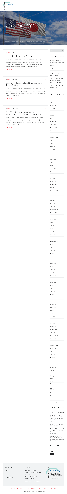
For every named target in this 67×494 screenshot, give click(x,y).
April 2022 (52, 149)
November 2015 (53, 263)
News (51, 378)
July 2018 (52, 222)
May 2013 (52, 320)
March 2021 (52, 165)
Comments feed (54, 399)
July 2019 (52, 197)
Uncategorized (53, 383)
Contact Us (12, 488)
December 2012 (54, 335)
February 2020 (53, 184)
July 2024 (52, 115)
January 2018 (53, 225)
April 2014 (52, 298)
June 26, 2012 (15, 79)
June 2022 (52, 143)
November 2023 (53, 127)
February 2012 (53, 367)
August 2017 (53, 228)
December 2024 (54, 112)
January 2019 (53, 206)
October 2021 (53, 159)
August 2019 (53, 194)
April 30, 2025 (53, 433)
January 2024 (53, 124)
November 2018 (53, 212)
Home (7, 470)
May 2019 (52, 203)
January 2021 (53, 168)
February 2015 (53, 279)
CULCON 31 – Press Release (56, 68)
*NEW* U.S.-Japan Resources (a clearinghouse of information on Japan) (23, 113)
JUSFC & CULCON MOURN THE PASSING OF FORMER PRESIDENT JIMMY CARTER (57, 80)
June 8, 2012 (15, 108)
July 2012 (52, 351)
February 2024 (53, 121)
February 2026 (53, 105)
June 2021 (52, 162)
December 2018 (54, 209)
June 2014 (52, 291)
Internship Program (10, 477)
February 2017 (53, 238)
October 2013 (53, 310)
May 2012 (52, 357)
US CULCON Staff (21, 488)
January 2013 (53, 332)
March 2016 (52, 257)
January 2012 (53, 370)
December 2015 (54, 260)
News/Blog (8, 475)
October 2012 (53, 342)
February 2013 (53, 329)
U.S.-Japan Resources (11, 472)
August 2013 (53, 313)
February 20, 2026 (54, 425)
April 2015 (52, 272)
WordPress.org (53, 402)
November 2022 (53, 134)
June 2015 (52, 269)
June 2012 (52, 354)
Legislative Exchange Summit (19, 56)
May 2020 (52, 175)
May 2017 (52, 235)
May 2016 (52, 253)
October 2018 (53, 216)
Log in (51, 392)
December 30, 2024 (54, 440)
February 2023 (53, 131)
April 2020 (52, 178)
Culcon (8, 52)
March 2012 (52, 364)
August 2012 (53, 348)
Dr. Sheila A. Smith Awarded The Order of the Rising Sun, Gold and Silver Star (56, 73)
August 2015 (53, 266)
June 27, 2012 (15, 52)
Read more (9, 69)
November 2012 (53, 339)
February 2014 (53, 304)
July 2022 (52, 140)
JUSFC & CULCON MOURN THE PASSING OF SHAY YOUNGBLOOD (57, 87)
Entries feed (53, 395)
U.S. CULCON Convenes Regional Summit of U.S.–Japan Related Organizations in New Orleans (57, 63)
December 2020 (54, 171)
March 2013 (52, 326)
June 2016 (52, 250)
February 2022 (53, 153)
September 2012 (54, 345)
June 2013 (52, 316)
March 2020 (52, 181)
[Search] (62, 50)
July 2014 (52, 288)
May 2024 (52, 118)
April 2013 (52, 323)
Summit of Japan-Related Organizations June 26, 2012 (24, 84)
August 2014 (53, 285)
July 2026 (52, 102)
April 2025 (52, 108)
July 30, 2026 (53, 421)
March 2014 (52, 301)
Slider (51, 381)
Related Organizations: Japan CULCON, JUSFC (47, 488)
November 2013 (53, 307)
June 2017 (52, 231)
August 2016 (53, 244)
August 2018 (53, 219)
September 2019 (54, 190)
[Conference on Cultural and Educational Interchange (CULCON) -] (12, 5)
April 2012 (52, 361)
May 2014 (52, 294)
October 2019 (53, 187)
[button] (44, 52)
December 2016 (54, 241)
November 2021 (53, 156)
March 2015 (52, 275)
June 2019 (52, 200)
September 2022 (54, 137)
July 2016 (52, 247)
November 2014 (53, 282)
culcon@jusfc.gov (37, 481)
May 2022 (52, 146)
